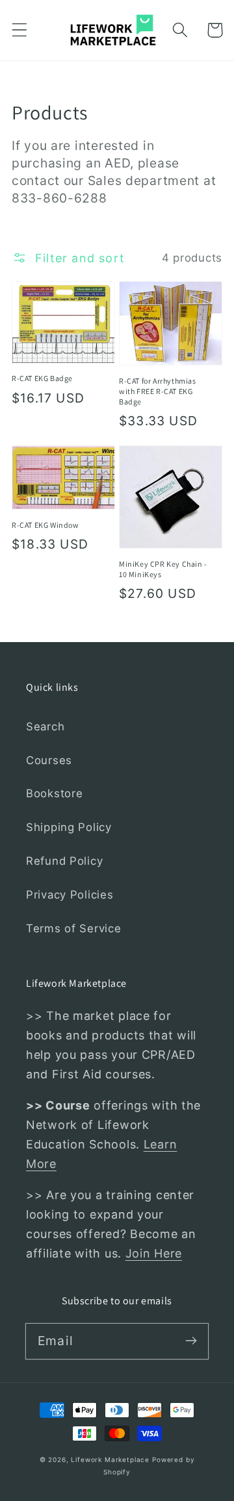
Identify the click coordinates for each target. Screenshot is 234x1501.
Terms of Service (74, 928)
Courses (49, 760)
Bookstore (54, 793)
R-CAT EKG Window (45, 525)
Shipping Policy (69, 827)
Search (45, 726)
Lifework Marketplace (110, 1459)
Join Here (153, 1253)
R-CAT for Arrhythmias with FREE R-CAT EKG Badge (157, 391)
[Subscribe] (191, 1341)
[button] (20, 30)
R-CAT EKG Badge (42, 378)
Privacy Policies (70, 894)
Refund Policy (64, 860)
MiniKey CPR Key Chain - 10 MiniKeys (163, 569)
